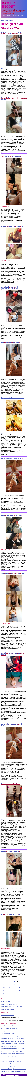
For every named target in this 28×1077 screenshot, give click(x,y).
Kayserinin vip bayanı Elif (10, 342)
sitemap (17, 1075)
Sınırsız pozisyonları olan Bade (12, 459)
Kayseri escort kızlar (6, 1001)
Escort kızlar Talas (6, 1006)
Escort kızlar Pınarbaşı (7, 1009)
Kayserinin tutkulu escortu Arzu (12, 398)
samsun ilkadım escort (7, 1015)
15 (9, 990)
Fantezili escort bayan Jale (10, 851)
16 (14, 990)
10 (4, 987)
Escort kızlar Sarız (17, 1006)
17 (20, 990)
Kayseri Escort (6, 15)
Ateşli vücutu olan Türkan (10, 914)
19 (9, 993)
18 (4, 993)
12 (14, 987)
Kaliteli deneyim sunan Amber (12, 33)
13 (20, 987)
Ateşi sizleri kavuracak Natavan (12, 573)
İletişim (21, 15)
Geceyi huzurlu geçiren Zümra (12, 226)
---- (2, 68)
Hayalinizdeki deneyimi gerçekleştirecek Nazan (9, 288)
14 (4, 990)
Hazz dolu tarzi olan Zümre (10, 784)
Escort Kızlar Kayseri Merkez (9, 1004)
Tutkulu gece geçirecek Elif (11, 156)
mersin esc (18, 1018)
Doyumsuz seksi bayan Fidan (11, 515)
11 (9, 987)
